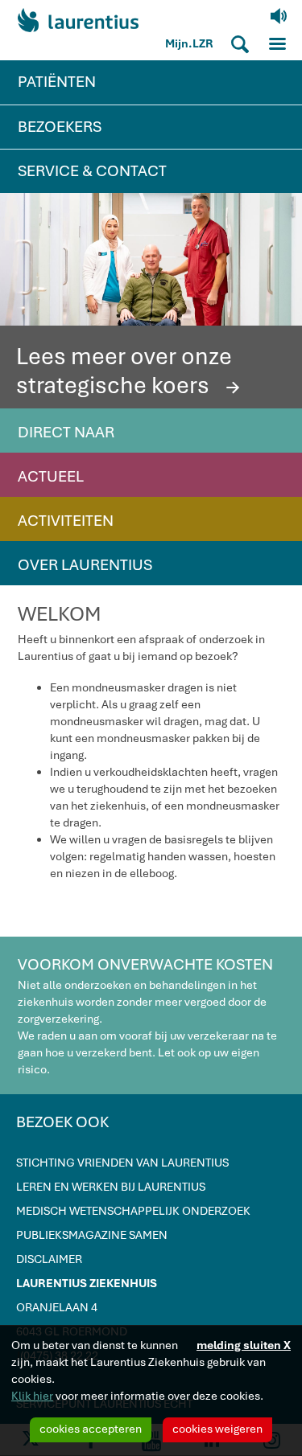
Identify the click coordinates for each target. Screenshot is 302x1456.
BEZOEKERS (59, 127)
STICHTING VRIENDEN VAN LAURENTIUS (122, 1162)
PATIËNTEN (57, 82)
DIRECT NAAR (66, 432)
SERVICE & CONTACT (92, 171)
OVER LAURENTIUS (85, 565)
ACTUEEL (51, 476)
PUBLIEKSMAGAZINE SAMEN (92, 1235)
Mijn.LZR (189, 43)
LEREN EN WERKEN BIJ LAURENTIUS (110, 1186)
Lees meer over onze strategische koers (130, 371)
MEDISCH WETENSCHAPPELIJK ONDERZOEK (133, 1211)
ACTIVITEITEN (66, 521)
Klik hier (32, 1395)
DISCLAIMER (49, 1259)
